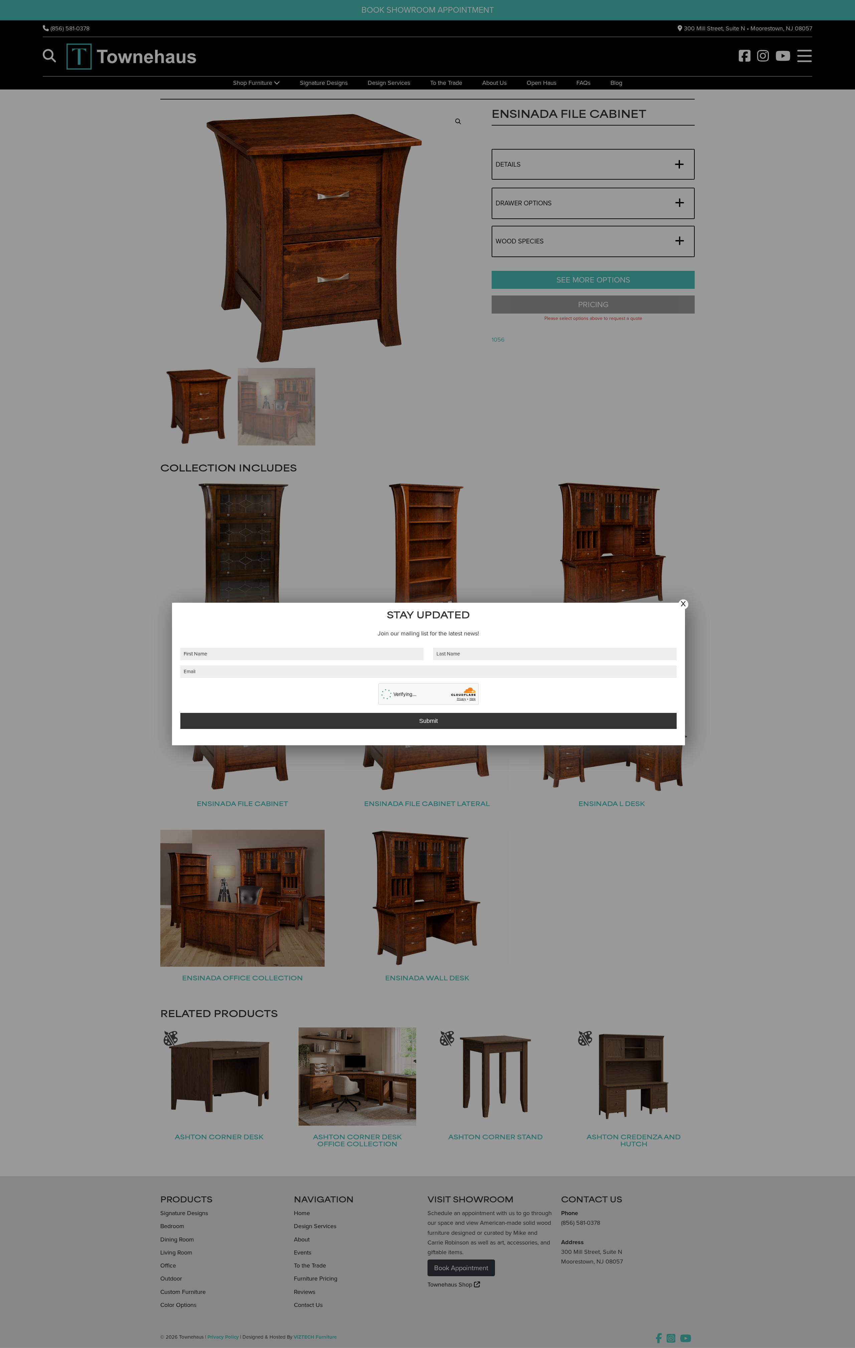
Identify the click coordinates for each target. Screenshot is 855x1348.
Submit (428, 721)
